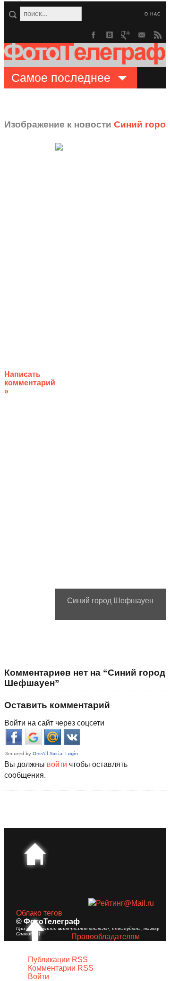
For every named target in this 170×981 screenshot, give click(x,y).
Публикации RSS (58, 960)
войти (57, 764)
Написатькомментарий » (29, 382)
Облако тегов (39, 913)
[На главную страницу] (35, 854)
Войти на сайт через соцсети (54, 723)
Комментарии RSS (61, 968)
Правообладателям (105, 937)
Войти (38, 977)
